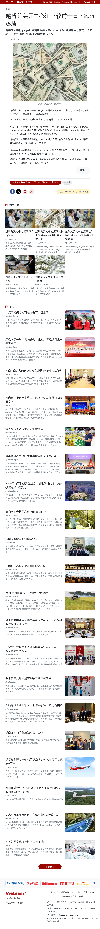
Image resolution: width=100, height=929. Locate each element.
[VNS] (15, 883)
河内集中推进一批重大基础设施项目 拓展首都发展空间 (33, 399)
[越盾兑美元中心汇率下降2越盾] (50, 264)
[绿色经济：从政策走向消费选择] (80, 436)
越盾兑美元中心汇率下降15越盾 (19, 233)
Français (65, 2)
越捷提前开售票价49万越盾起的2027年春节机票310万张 (34, 761)
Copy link (31, 191)
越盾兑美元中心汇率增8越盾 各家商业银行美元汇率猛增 (79, 235)
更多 (11, 306)
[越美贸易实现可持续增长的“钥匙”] (80, 849)
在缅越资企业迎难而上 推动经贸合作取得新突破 (33, 705)
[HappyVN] (83, 883)
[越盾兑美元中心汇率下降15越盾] (20, 218)
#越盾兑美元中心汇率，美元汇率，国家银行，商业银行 (35, 182)
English (57, 2)
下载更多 (50, 866)
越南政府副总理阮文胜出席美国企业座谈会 (30, 456)
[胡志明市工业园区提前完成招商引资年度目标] (80, 822)
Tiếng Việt (47, 2)
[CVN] (33, 883)
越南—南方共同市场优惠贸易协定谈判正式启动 (33, 370)
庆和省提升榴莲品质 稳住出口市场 (25, 511)
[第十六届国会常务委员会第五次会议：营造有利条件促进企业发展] (80, 628)
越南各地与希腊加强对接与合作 (24, 732)
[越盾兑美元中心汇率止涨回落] (20, 264)
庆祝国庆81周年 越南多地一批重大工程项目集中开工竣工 (33, 341)
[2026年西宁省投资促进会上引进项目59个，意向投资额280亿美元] (80, 491)
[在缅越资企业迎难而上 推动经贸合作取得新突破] (80, 713)
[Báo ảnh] (67, 883)
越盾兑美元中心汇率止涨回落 (19, 279)
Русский (87, 2)
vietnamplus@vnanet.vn (67, 915)
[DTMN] (49, 883)
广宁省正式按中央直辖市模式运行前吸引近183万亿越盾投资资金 (33, 649)
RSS (73, 892)
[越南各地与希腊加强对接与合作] (80, 740)
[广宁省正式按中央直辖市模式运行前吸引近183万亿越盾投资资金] (80, 655)
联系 (81, 896)
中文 (80, 2)
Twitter (18, 191)
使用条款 (65, 892)
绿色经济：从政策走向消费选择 (24, 428)
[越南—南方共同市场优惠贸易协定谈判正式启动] (80, 378)
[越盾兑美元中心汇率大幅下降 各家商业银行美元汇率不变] (50, 218)
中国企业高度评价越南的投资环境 (25, 565)
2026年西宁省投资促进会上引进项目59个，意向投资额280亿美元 (34, 485)
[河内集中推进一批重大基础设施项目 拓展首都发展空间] (80, 405)
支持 (79, 892)
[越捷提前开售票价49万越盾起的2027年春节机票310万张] (80, 767)
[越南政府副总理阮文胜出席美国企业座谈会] (80, 464)
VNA (92, 892)
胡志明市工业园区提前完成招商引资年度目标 (32, 814)
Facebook (12, 191)
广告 (74, 896)
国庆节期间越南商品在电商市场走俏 (26, 312)
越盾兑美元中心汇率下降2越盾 (49, 279)
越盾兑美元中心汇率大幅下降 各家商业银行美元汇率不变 (49, 235)
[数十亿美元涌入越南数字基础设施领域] (80, 686)
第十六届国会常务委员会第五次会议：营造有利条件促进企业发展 (33, 622)
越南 (68, 182)
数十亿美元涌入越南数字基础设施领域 (28, 678)
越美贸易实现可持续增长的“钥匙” (25, 841)
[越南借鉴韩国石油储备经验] (80, 546)
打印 (25, 191)
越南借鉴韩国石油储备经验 (21, 538)
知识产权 (55, 892)
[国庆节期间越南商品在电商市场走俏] (80, 320)
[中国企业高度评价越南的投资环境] (80, 573)
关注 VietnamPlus (67, 191)
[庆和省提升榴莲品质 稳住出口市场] (80, 519)
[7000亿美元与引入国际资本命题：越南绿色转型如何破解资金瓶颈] (80, 795)
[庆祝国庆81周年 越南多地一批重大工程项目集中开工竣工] (80, 347)
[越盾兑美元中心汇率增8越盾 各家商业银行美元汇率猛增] (80, 218)
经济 (7, 9)
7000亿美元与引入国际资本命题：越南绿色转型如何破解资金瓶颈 (32, 789)
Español (73, 2)
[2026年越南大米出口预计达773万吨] (80, 600)
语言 (86, 892)
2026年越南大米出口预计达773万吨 (26, 592)
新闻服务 (66, 896)
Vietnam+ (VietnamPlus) (25, 2)
